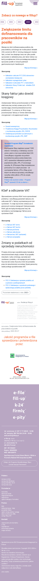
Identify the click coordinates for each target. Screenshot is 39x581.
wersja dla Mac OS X (8, 483)
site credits (5, 572)
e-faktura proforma (12, 230)
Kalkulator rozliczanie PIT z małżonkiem (20, 83)
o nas (3, 525)
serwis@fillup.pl (13, 435)
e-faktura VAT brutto (13, 227)
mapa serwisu (6, 530)
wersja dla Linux (7, 485)
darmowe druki (6, 494)
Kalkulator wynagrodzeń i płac (16, 80)
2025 (11, 22)
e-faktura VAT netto (13, 225)
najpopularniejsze (7, 495)
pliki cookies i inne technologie (21, 559)
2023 (28, 22)
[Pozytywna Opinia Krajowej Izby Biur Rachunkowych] (19, 372)
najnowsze (5, 497)
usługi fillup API (6, 516)
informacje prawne (8, 528)
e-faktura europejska (13, 237)
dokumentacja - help (8, 508)
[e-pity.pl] (19, 417)
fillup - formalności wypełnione (12, 4)
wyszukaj (5, 492)
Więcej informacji (30, 68)
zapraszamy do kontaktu (10, 523)
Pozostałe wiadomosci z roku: (15, 293)
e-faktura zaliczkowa (13, 232)
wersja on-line (6, 479)
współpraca (5, 526)
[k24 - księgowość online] (19, 405)
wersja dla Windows (8, 481)
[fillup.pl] (19, 399)
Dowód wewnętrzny (13, 126)
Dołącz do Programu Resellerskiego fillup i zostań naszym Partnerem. (17, 463)
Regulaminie (5, 557)
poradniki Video (7, 510)
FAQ (3, 506)
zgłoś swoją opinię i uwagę (10, 512)
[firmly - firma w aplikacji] (19, 411)
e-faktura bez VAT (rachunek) (16, 234)
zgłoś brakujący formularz (10, 499)
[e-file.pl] (19, 392)
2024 (19, 22)
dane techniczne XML (9, 514)
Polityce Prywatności (17, 557)
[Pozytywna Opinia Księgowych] (19, 356)
